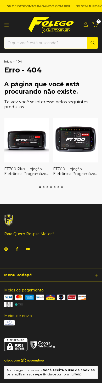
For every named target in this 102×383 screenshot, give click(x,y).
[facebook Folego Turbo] (17, 249)
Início (8, 61)
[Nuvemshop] (24, 361)
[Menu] (6, 24)
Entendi (76, 374)
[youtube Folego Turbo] (28, 249)
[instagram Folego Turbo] (6, 249)
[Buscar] (92, 43)
